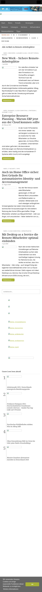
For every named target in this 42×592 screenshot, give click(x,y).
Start (3, 23)
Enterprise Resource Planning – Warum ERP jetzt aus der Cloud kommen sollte (21, 119)
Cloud (33, 38)
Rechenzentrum (22, 38)
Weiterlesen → (8, 100)
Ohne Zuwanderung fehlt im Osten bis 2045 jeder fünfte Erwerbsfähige (21, 442)
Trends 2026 (5, 35)
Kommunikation (7, 31)
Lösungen (14, 27)
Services (24, 27)
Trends (17, 23)
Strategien (29, 23)
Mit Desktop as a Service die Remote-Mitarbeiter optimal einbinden (20, 238)
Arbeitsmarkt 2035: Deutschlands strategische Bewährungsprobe (19, 388)
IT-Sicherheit (23, 35)
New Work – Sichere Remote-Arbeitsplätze (20, 59)
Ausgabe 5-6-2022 (21, 53)
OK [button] (32, 584)
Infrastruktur (35, 27)
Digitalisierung (7, 38)
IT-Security (11, 168)
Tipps (18, 31)
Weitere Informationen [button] (10, 589)
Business (4, 27)
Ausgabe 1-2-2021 (7, 112)
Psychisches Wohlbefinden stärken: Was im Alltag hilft (20, 425)
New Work (5, 41)
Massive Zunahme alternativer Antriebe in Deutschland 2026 (18, 459)
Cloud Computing (21, 110)
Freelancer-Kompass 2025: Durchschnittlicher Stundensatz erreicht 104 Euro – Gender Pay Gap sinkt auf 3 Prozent (20, 407)
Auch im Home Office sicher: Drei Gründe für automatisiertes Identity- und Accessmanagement (21, 177)
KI (14, 35)
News (10, 23)
